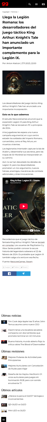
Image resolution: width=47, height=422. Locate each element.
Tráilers (16, 267)
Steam (29, 262)
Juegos (7, 267)
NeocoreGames (17, 262)
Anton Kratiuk (13, 63)
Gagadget (5, 3)
